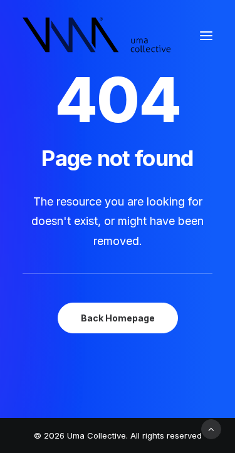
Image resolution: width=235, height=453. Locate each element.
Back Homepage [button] (118, 318)
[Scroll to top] (211, 428)
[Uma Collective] (97, 36)
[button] (206, 35)
